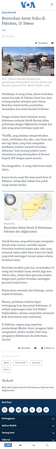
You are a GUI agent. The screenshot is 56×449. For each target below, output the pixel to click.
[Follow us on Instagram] (25, 410)
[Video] (20, 445)
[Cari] (47, 445)
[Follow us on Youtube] (18, 410)
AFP (4, 30)
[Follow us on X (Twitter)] (11, 410)
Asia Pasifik (9, 13)
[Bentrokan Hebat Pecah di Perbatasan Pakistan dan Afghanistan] (28, 206)
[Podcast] (39, 410)
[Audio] (33, 445)
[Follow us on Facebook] (4, 410)
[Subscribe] (46, 410)
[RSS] (32, 410)
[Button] (41, 43)
